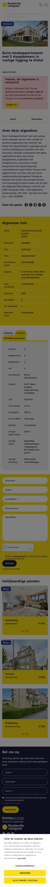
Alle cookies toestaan (25, 880)
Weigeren (25, 873)
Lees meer (21, 858)
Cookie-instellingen (25, 866)
